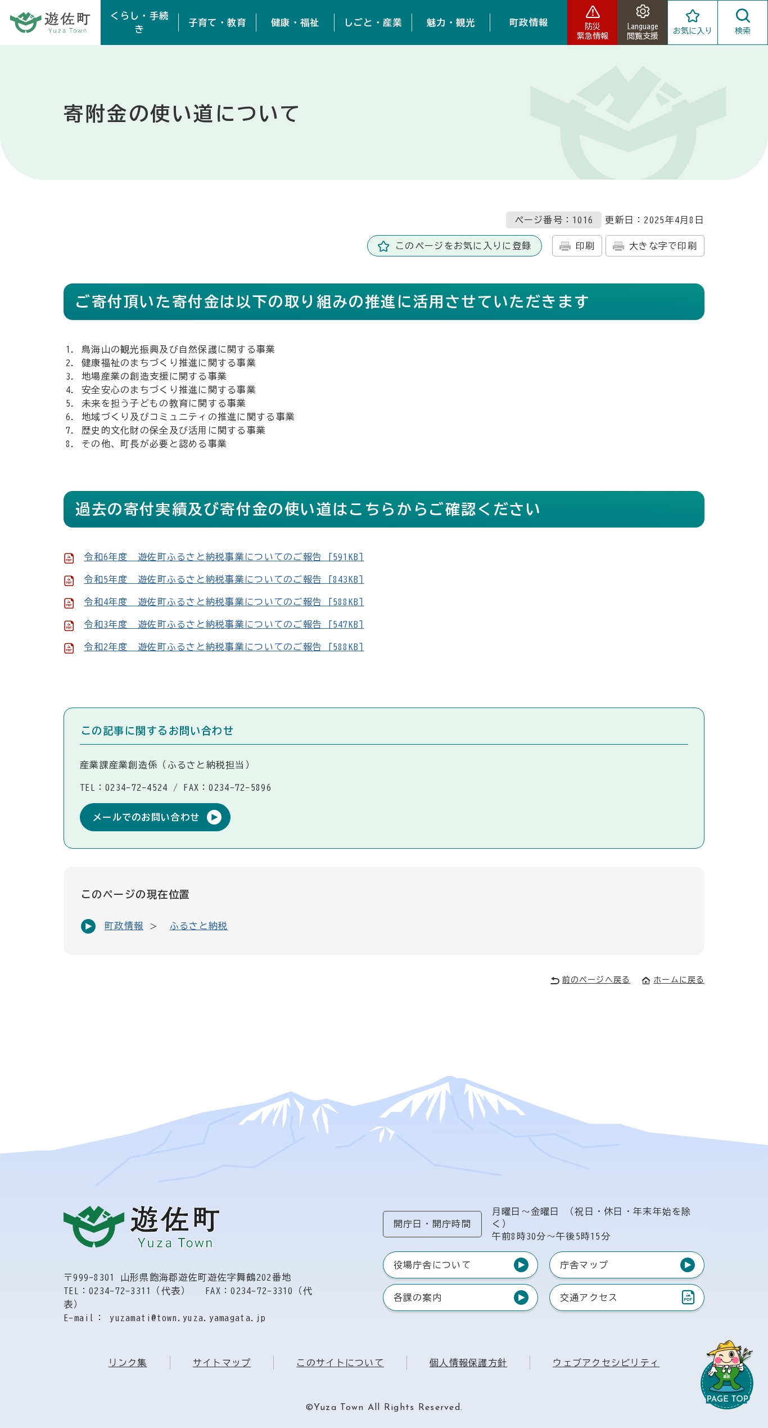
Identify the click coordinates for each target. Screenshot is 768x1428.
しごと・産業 (373, 22)
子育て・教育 (217, 22)
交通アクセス (588, 1300)
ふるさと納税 (199, 925)
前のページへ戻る (596, 980)
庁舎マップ (584, 1264)
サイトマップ (222, 1362)
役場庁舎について (432, 1264)
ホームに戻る (678, 980)
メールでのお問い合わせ (146, 817)
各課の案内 (418, 1297)
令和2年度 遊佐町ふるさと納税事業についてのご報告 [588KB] (224, 646)
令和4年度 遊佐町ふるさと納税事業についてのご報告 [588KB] (224, 601)
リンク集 (128, 1362)
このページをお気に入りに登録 (463, 245)
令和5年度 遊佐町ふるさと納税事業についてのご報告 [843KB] (224, 579)
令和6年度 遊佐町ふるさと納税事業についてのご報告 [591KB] (224, 556)
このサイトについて (340, 1362)
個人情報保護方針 (468, 1362)
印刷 (585, 245)
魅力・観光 (451, 22)
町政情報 (528, 22)
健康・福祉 (295, 22)
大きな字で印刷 (663, 245)
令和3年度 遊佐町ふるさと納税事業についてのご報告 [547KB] (224, 624)
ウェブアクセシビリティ (606, 1362)
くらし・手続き (139, 22)
